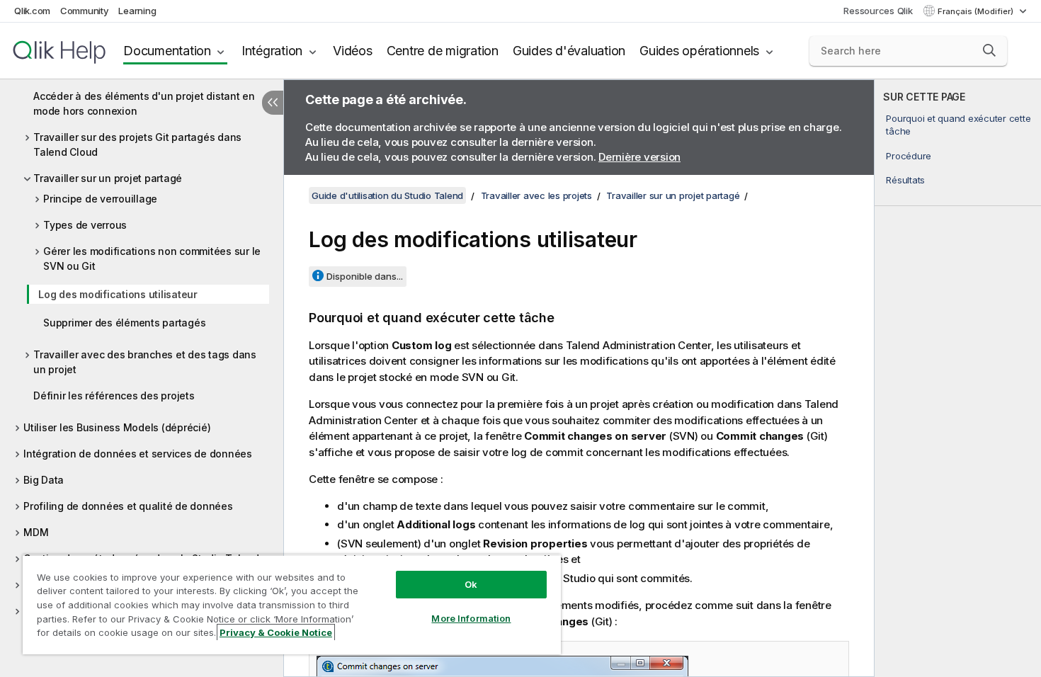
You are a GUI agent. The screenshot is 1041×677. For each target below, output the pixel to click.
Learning (137, 10)
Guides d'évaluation (569, 50)
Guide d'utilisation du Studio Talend (387, 195)
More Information (471, 618)
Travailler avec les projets (536, 195)
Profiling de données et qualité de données (128, 506)
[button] (989, 50)
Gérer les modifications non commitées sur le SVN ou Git (152, 258)
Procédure (908, 155)
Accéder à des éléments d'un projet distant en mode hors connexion (144, 103)
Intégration (271, 50)
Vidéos (352, 50)
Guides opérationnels (699, 50)
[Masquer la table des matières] (272, 103)
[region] (292, 604)
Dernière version (639, 157)
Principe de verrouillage (100, 199)
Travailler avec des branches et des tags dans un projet (144, 361)
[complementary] (958, 378)
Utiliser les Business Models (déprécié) (116, 427)
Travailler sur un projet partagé (107, 178)
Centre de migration (443, 50)
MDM (35, 532)
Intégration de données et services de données (137, 454)
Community (84, 10)
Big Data (43, 480)
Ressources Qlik (877, 10)
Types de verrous (85, 225)
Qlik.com (32, 10)
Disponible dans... (364, 276)
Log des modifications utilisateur (118, 294)
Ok (471, 584)
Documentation (167, 50)
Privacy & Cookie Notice (276, 632)
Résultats (905, 180)
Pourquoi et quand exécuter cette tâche (958, 125)
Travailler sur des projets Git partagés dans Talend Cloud (137, 144)
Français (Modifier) (977, 11)
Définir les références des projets (114, 395)
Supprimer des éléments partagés (124, 323)
